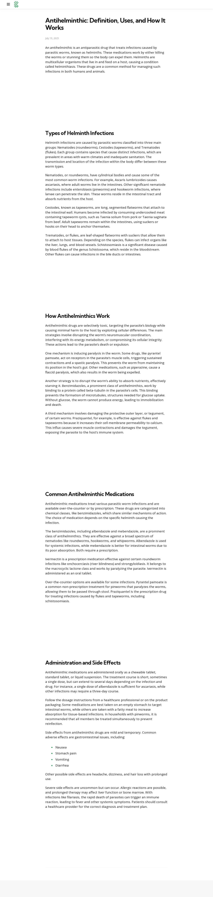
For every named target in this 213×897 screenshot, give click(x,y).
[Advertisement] (106, 101)
